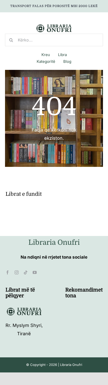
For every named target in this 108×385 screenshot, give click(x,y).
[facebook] (8, 272)
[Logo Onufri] (54, 25)
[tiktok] (26, 272)
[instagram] (17, 272)
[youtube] (35, 272)
